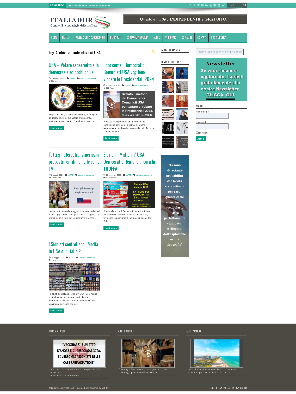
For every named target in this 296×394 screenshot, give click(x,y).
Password (201, 122)
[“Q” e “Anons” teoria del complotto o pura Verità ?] (168, 142)
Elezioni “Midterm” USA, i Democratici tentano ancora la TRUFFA (129, 161)
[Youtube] (210, 5)
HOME (54, 37)
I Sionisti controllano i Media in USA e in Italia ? (73, 248)
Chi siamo (170, 37)
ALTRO (156, 37)
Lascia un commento (87, 78)
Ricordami (203, 133)
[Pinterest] (202, 5)
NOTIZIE (66, 37)
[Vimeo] (215, 5)
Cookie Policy (219, 37)
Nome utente (202, 111)
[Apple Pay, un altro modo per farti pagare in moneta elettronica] (182, 73)
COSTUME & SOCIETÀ (137, 37)
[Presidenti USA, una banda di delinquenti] (168, 101)
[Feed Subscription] (153, 51)
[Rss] (190, 5)
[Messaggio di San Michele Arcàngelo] (182, 101)
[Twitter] (198, 5)
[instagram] (219, 5)
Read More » (56, 128)
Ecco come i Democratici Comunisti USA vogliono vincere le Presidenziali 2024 (128, 71)
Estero (72, 78)
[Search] (244, 5)
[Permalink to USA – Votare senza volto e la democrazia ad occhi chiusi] (74, 110)
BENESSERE (115, 37)
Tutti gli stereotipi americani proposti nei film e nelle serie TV (74, 161)
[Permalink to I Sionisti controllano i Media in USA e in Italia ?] (74, 289)
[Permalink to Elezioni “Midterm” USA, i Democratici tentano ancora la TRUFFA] (129, 207)
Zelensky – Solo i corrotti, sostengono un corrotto (143, 369)
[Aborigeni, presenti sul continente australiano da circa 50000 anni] (182, 87)
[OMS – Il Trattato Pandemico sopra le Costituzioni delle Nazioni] (168, 114)
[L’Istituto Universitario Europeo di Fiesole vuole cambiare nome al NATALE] (182, 142)
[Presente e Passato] (168, 73)
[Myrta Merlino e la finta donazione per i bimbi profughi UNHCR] (182, 114)
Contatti (187, 37)
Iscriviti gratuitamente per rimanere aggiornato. (89, 5)
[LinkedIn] (206, 5)
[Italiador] (80, 26)
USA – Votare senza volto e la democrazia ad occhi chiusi (74, 68)
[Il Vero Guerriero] (168, 128)
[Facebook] (194, 5)
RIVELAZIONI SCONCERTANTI (90, 37)
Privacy (201, 37)
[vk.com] (223, 5)
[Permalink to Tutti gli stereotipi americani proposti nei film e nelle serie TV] (74, 207)
